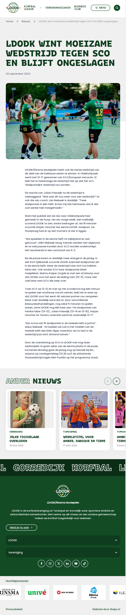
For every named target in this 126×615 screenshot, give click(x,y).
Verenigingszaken (58, 7)
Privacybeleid (14, 609)
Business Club (80, 7)
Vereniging (15, 552)
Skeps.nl (115, 609)
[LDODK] (13, 7)
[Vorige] (108, 381)
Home (9, 21)
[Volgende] (116, 381)
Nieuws (26, 21)
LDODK (12, 540)
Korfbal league (30, 7)
